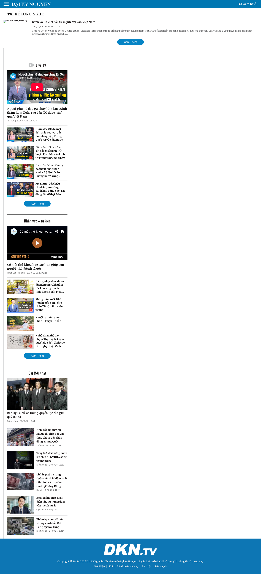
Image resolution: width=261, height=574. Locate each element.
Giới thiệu (99, 566)
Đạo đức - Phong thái (46, 509)
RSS (110, 566)
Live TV (41, 65)
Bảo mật (146, 566)
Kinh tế (39, 490)
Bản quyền (161, 566)
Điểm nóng (12, 421)
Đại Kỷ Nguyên (128, 561)
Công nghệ (37, 26)
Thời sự (40, 445)
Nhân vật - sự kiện (16, 273)
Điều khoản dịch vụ (127, 566)
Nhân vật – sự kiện (37, 221)
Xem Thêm (130, 41)
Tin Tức (10, 120)
